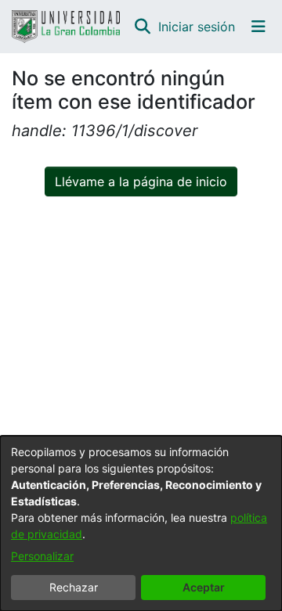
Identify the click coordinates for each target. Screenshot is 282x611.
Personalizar (42, 555)
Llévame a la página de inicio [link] (141, 181)
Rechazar (73, 587)
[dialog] (141, 523)
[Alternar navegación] (258, 26)
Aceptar (204, 587)
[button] (142, 26)
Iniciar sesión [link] (197, 26)
